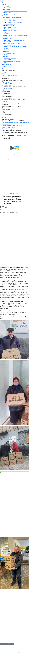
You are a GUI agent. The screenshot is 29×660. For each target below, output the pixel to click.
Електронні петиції (9, 25)
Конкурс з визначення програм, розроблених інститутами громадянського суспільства (14, 136)
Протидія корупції (7, 98)
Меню (2, 1)
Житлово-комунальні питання (10, 95)
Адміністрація (5, 6)
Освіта (4, 112)
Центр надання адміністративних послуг (13, 80)
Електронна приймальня (8, 70)
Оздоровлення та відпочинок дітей (11, 106)
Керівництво (5, 78)
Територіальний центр (8, 111)
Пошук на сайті (6, 138)
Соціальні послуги (7, 83)
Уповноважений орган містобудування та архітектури (13, 103)
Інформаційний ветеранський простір (12, 90)
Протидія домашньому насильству (11, 130)
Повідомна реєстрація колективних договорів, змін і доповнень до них (14, 133)
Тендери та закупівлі (7, 108)
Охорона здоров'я (7, 114)
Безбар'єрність (6, 91)
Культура (4, 116)
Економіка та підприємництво (10, 77)
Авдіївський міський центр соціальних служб (14, 99)
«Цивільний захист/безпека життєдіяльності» (14, 86)
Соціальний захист (7, 85)
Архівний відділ (6, 93)
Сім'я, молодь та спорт (8, 119)
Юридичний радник (7, 109)
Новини (4, 72)
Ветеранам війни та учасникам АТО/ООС (13, 121)
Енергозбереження (7, 96)
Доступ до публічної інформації (10, 75)
